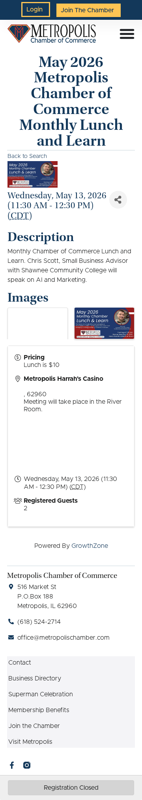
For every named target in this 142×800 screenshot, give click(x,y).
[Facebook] (11, 765)
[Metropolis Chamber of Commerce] (51, 33)
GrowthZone (89, 546)
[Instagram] (26, 765)
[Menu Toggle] (127, 34)
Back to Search (27, 156)
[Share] (118, 200)
